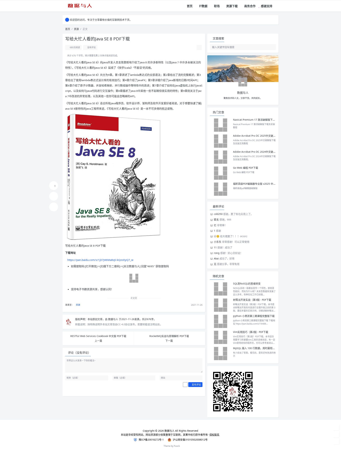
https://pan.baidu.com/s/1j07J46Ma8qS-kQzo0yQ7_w (100, 260)
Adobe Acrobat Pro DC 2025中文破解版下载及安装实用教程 (267, 135)
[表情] (185, 384)
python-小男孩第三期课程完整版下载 (254, 316)
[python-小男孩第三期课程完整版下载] (220, 321)
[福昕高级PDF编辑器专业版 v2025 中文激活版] (220, 189)
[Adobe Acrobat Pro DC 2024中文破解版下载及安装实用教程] (220, 157)
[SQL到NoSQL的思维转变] (220, 289)
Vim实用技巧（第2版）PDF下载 (250, 332)
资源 (76, 29)
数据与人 (113, 319)
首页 (67, 29)
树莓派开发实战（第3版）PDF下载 (252, 299)
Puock (177, 445)
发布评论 (196, 384)
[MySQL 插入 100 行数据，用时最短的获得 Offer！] (220, 353)
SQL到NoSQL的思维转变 (247, 283)
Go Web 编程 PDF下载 (245, 167)
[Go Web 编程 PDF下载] (220, 173)
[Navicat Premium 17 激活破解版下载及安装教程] (220, 125)
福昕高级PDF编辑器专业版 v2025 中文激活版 (258, 183)
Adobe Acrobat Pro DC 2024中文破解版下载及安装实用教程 (267, 151)
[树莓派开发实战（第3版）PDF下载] (220, 305)
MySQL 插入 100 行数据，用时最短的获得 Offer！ (261, 348)
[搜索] (276, 6)
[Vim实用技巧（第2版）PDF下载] (220, 337)
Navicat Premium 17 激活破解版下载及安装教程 (260, 119)
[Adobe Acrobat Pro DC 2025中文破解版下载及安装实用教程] (220, 141)
